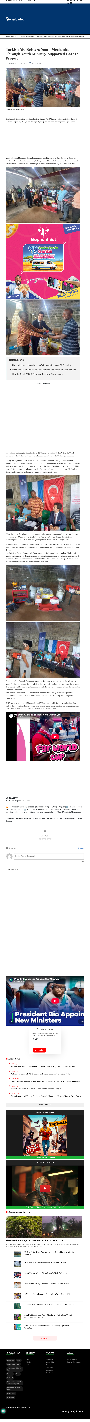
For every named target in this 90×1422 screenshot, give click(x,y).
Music (23, 36)
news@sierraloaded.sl (14, 812)
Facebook (31, 807)
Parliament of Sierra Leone (13, 1388)
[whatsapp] (74, 3)
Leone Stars (11, 1393)
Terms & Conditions (74, 1362)
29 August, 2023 (12, 63)
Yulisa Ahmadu (24, 801)
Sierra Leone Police (13, 1364)
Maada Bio (10, 1360)
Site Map (49, 1365)
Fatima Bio (10, 1397)
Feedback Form (51, 1373)
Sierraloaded (19, 807)
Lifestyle (51, 36)
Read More (45, 1338)
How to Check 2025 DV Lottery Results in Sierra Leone (37, 374)
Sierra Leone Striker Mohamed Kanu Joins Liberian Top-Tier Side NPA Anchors (43, 1066)
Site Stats (49, 1367)
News (8, 36)
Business (58, 36)
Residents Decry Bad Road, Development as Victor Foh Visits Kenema (44, 369)
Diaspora (69, 36)
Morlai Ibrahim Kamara (15, 110)
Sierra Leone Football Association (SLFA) (14, 1383)
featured (10, 1378)
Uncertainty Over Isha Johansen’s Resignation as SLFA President (41, 365)
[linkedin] (68, 3)
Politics (33, 36)
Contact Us (50, 1370)
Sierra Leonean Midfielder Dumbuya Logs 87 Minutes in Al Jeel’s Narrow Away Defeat (46, 1096)
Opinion (81, 36)
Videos (28, 36)
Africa (75, 36)
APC (18, 1360)
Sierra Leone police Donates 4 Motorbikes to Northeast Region (36, 1089)
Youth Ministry (11, 801)
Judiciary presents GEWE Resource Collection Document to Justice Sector (41, 1074)
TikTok (79, 807)
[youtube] (71, 3)
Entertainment (42, 36)
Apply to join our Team (53, 812)
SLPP (17, 1374)
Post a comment (36, 63)
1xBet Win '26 (15, 36)
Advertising (50, 1362)
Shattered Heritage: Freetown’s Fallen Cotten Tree (34, 1240)
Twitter (53, 807)
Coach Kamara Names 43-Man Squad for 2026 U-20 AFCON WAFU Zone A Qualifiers (46, 1081)
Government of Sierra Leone (14, 1369)
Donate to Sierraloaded (72, 812)
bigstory (10, 1374)
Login (82, 848)
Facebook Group (42, 807)
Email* (35, 1039)
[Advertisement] (43, 140)
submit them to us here (34, 812)
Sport (63, 36)
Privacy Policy (72, 1359)
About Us (49, 1359)
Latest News (14, 1059)
